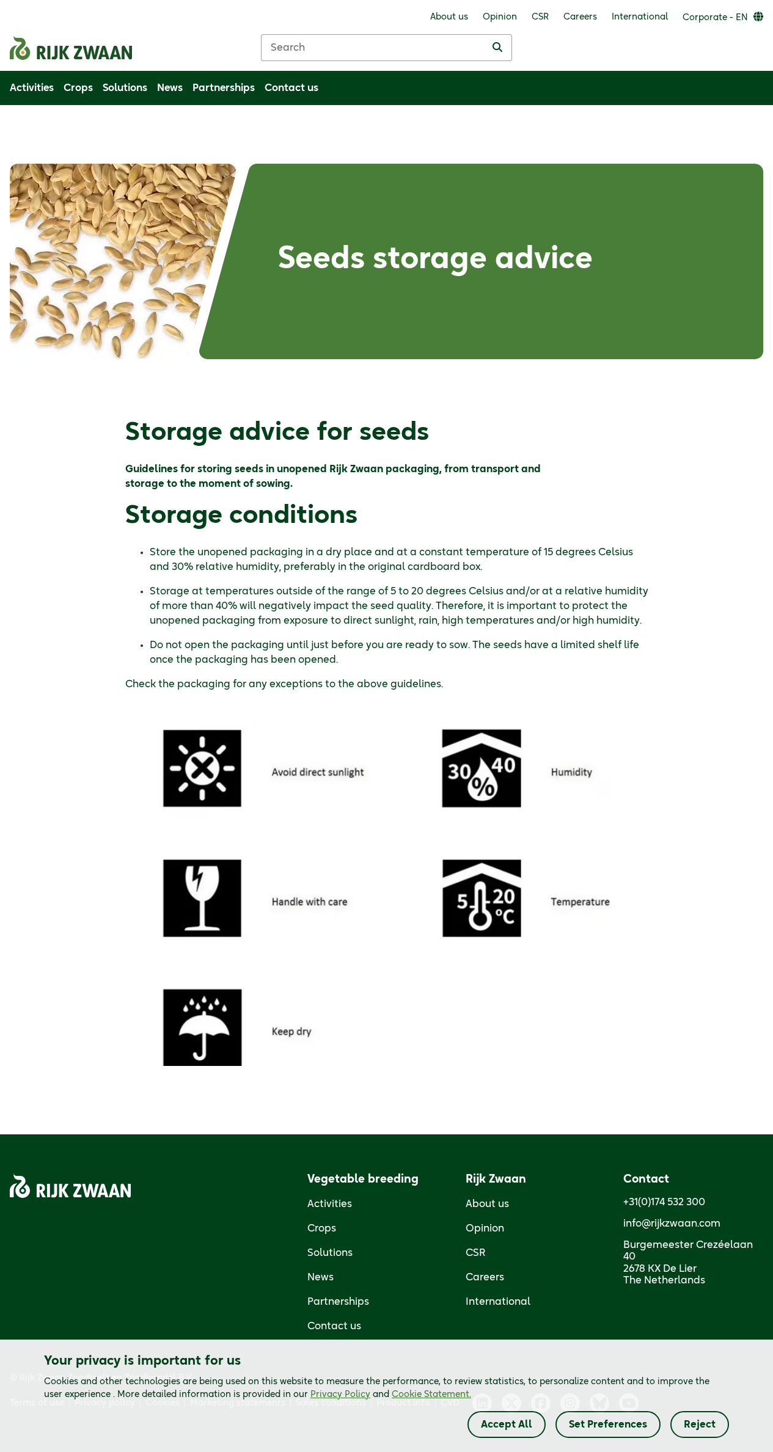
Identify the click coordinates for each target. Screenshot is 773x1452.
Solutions (330, 1253)
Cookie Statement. (431, 1394)
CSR (476, 1253)
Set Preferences (608, 1424)
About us (487, 1204)
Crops (321, 1228)
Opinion (485, 1228)
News (320, 1277)
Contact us (334, 1326)
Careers (485, 1277)
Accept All (506, 1424)
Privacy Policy (340, 1394)
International (498, 1302)
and (390, 1394)
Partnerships (338, 1302)
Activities (329, 1204)
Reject (700, 1424)
